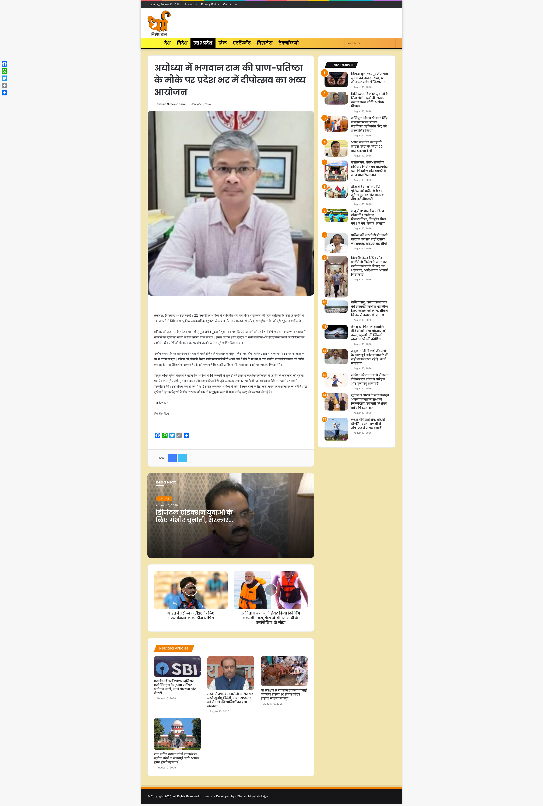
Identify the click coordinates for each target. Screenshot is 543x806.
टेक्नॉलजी (288, 43)
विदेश (182, 43)
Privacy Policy (210, 4)
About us (191, 4)
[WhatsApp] (4, 71)
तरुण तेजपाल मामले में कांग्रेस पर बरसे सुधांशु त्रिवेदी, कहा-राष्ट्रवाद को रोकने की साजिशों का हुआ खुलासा (230, 700)
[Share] (4, 92)
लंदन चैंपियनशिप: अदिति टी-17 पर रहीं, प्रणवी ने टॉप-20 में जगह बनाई (368, 424)
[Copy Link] (4, 85)
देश (167, 43)
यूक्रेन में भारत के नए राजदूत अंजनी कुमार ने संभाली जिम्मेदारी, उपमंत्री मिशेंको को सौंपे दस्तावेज (370, 401)
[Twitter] (4, 78)
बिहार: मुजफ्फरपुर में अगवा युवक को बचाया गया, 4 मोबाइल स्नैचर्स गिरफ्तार (369, 78)
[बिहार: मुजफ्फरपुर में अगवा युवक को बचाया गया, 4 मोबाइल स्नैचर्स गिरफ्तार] (336, 79)
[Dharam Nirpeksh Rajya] (159, 23)
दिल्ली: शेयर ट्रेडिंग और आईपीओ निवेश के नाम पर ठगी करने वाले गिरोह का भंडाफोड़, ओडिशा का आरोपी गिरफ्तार (369, 266)
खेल (222, 43)
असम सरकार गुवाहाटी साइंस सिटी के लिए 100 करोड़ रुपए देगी (367, 146)
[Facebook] (4, 63)
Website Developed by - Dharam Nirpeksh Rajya (236, 796)
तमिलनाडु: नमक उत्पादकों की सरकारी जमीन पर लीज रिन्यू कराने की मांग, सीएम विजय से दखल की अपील (369, 308)
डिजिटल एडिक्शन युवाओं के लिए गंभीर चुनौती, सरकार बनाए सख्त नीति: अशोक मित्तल (200, 520)
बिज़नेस (265, 43)
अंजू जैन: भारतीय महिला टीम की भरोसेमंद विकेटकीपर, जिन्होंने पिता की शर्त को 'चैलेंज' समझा (368, 217)
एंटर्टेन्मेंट (242, 43)
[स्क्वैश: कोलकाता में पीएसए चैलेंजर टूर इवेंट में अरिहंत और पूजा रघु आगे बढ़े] (336, 380)
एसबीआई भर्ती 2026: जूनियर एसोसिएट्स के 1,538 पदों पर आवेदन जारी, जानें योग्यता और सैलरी (175, 687)
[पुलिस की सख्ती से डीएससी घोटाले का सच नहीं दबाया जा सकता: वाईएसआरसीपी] (336, 243)
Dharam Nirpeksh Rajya (171, 104)
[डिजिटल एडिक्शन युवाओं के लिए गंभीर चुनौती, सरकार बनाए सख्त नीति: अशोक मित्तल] (336, 98)
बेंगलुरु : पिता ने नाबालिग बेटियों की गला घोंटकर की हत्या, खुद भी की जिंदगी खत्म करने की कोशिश (368, 333)
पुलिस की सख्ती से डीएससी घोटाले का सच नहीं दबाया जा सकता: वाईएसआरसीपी (369, 239)
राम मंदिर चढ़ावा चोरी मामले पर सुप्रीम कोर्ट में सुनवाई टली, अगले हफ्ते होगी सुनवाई (176, 758)
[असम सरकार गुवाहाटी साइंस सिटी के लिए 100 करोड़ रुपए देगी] (336, 148)
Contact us (230, 4)
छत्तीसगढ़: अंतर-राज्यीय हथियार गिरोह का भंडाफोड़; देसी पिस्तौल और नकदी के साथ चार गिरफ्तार (369, 168)
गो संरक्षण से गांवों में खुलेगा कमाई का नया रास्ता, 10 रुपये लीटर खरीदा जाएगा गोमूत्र (284, 694)
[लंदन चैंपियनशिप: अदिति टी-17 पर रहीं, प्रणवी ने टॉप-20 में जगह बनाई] (336, 429)
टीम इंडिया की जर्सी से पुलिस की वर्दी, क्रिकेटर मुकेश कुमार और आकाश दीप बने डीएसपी (367, 193)
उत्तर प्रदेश (202, 43)
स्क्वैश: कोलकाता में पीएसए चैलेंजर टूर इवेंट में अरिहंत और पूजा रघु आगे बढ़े (370, 379)
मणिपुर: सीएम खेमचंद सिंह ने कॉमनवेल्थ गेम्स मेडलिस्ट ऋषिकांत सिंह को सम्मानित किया (369, 124)
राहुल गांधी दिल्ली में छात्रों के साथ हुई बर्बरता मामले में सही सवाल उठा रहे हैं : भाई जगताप (369, 357)
